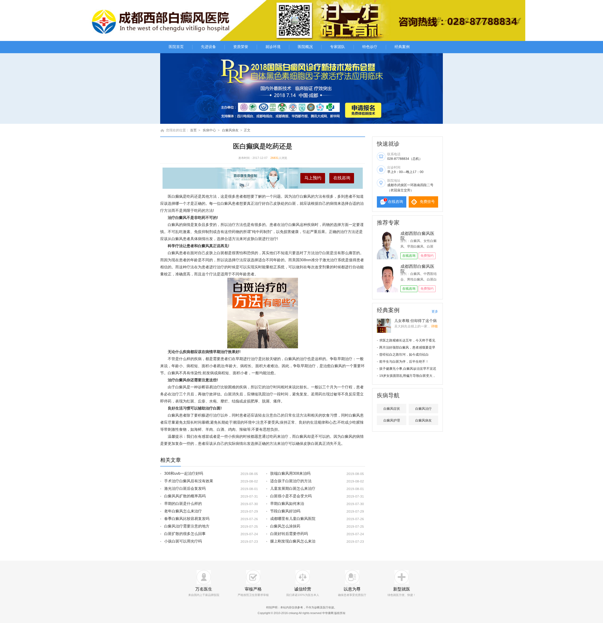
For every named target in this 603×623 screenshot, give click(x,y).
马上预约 (312, 178)
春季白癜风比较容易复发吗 (186, 519)
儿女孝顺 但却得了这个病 (415, 321)
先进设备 (208, 47)
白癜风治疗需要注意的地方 (186, 526)
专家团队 (337, 47)
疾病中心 (209, 130)
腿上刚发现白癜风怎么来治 (292, 541)
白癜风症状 (391, 408)
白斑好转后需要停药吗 (289, 534)
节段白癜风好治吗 (285, 511)
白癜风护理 (391, 420)
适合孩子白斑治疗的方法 (291, 481)
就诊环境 (273, 47)
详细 (434, 326)
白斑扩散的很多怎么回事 (185, 534)
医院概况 (305, 47)
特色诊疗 (369, 47)
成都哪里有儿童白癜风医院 (292, 519)
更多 (435, 311)
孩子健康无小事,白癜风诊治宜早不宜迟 (407, 368)
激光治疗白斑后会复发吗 (185, 488)
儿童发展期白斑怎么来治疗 (292, 488)
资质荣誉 (240, 47)
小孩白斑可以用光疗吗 (183, 541)
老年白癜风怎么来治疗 (183, 511)
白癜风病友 (230, 130)
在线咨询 (341, 178)
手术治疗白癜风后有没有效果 (188, 481)
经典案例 (402, 47)
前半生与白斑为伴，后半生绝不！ (404, 361)
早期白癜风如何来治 (287, 504)
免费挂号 (427, 202)
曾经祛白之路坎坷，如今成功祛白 (404, 354)
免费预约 (427, 255)
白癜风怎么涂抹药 (285, 526)
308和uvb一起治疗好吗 (183, 473)
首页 (193, 130)
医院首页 (176, 47)
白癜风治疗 (423, 408)
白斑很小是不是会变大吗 (291, 496)
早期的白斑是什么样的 (183, 504)
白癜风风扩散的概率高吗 (185, 496)
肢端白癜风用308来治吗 (290, 473)
